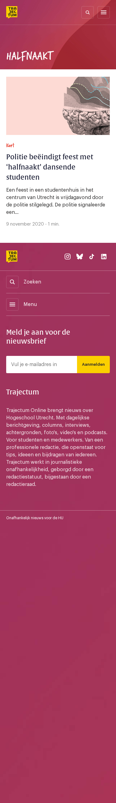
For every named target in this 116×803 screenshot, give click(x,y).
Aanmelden (93, 364)
